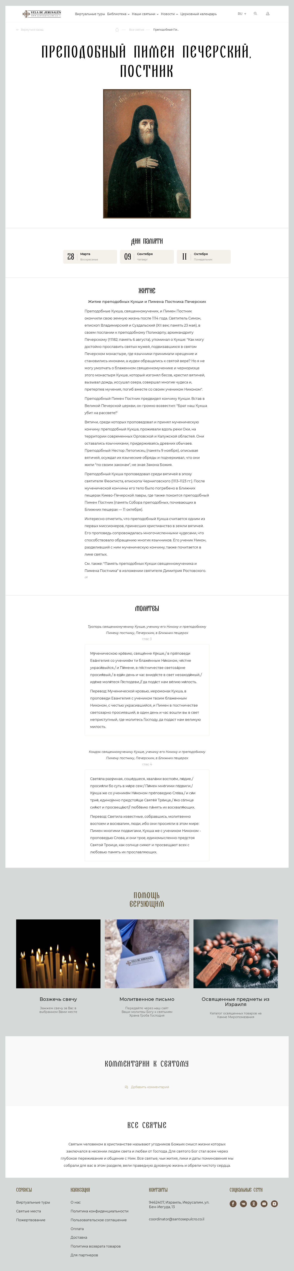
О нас (76, 1202)
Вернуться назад (31, 29)
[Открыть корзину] (233, 14)
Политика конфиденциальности (99, 1211)
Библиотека (116, 14)
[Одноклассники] (253, 1203)
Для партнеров (84, 1255)
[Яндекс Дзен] (274, 1203)
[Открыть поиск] (255, 14)
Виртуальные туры (90, 14)
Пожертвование (30, 1220)
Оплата (77, 1229)
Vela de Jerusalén (42, 14)
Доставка (79, 1237)
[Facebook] (233, 1203)
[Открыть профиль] (267, 14)
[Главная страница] (117, 29)
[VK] (243, 1203)
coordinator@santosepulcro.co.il (176, 1219)
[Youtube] (264, 1203)
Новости (168, 14)
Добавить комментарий (149, 1087)
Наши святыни (143, 14)
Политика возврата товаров (96, 1246)
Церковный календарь (198, 14)
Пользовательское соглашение (99, 1220)
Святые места (28, 1211)
